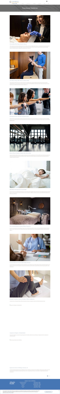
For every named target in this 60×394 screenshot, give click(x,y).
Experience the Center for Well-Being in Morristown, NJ (19, 367)
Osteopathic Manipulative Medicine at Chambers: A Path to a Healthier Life (22, 299)
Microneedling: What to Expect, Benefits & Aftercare (18, 44)
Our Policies (22, 386)
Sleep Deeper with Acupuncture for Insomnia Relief (18, 189)
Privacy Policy (10, 391)
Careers (23, 387)
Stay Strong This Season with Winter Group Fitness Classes (19, 116)
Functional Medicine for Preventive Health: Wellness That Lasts (20, 262)
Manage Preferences (48, 391)
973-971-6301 (23, 384)
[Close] (58, 390)
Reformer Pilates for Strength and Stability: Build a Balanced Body (20, 153)
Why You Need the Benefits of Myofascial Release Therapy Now (20, 226)
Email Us (23, 385)
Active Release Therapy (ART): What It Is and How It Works (19, 80)
